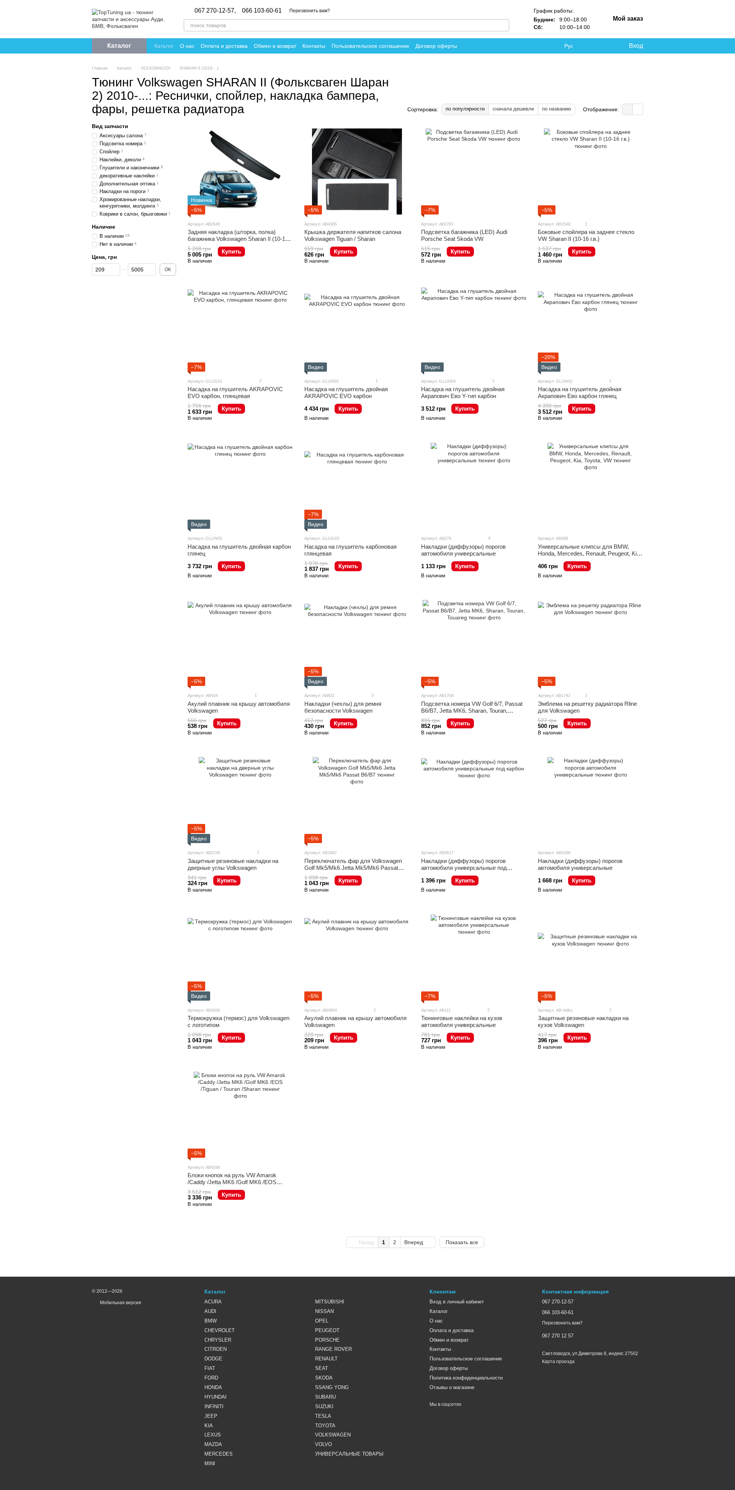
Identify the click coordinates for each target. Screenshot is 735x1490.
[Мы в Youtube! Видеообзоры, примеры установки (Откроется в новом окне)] (524, 46)
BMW (210, 1321)
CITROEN (215, 1349)
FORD (211, 1378)
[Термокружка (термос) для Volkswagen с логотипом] (240, 958)
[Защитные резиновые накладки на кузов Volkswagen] (590, 958)
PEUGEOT (327, 1330)
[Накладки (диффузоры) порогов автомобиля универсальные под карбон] (473, 800)
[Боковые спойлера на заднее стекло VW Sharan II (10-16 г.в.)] (590, 171)
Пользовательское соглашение (370, 46)
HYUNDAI (215, 1397)
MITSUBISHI (329, 1302)
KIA (208, 1425)
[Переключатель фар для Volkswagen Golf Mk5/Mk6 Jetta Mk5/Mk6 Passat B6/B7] (357, 800)
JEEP (210, 1416)
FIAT (209, 1368)
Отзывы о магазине (452, 1387)
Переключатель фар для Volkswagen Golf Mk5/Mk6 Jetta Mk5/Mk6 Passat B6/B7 (353, 868)
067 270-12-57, (215, 11)
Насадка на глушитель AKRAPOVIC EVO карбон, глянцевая (235, 392)
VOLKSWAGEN (333, 1435)
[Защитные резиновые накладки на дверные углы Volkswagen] (240, 800)
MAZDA (213, 1444)
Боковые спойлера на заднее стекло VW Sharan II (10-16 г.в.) (586, 235)
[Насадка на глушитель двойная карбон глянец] (240, 486)
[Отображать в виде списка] (638, 109)
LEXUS (212, 1435)
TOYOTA (325, 1425)
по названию (556, 109)
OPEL (321, 1321)
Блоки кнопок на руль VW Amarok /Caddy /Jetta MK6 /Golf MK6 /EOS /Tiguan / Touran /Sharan (232, 1182)
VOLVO (323, 1444)
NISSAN (324, 1311)
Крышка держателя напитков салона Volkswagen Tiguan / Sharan (352, 235)
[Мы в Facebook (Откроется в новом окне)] (515, 46)
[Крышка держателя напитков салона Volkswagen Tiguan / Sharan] (357, 171)
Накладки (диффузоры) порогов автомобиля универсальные (463, 550)
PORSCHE (327, 1340)
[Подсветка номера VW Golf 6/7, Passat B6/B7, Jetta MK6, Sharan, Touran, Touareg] (473, 643)
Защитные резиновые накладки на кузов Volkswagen (583, 1021)
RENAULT (326, 1359)
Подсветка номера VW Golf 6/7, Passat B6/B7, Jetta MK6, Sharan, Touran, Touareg (472, 710)
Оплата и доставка (224, 46)
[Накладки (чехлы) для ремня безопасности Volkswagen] (357, 643)
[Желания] (607, 46)
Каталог (164, 46)
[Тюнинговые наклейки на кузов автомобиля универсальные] (473, 958)
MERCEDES (218, 1454)
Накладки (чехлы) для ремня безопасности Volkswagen (342, 707)
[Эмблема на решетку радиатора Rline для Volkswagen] (590, 643)
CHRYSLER (217, 1340)
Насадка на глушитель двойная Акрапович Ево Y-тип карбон (463, 392)
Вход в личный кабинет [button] (457, 1302)
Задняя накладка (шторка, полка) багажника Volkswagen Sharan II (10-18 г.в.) (238, 239)
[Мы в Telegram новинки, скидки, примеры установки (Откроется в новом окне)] (543, 46)
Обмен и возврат (275, 46)
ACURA (213, 1302)
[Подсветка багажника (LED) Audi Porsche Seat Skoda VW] (473, 171)
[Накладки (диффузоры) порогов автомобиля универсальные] (473, 486)
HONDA (213, 1387)
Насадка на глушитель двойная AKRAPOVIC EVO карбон (346, 392)
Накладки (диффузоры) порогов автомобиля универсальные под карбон (464, 868)
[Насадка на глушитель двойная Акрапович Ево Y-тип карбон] (473, 329)
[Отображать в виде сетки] (627, 109)
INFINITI (214, 1406)
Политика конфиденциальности (466, 1378)
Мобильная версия (120, 1302)
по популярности (465, 109)
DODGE (213, 1359)
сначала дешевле (513, 109)
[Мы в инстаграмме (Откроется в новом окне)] (534, 46)
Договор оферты (436, 46)
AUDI (210, 1311)
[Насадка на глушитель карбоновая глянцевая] (357, 486)
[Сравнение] (591, 46)
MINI (209, 1463)
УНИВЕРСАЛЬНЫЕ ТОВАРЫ (349, 1454)
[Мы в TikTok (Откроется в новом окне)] (552, 46)
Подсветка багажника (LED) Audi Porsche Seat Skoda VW (464, 235)
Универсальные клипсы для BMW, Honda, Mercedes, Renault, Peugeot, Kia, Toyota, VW (589, 553)
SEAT (321, 1368)
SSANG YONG (332, 1387)
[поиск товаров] (503, 25)
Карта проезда (558, 1361)
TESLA (323, 1416)
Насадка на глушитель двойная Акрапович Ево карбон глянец (579, 392)
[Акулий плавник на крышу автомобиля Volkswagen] (240, 643)
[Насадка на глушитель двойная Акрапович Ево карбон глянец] (590, 329)
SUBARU (325, 1397)
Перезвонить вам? (309, 10)
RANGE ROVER (333, 1349)
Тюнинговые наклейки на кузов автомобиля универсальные (461, 1021)
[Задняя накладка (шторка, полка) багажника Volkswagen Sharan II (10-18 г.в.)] (240, 171)
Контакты (313, 46)
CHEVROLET (219, 1330)
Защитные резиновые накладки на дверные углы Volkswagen (233, 864)
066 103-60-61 (262, 11)
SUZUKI (324, 1406)
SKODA (324, 1378)
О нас (187, 46)
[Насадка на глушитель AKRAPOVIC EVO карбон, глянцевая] (240, 329)
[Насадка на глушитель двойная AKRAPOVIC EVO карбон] (357, 329)
